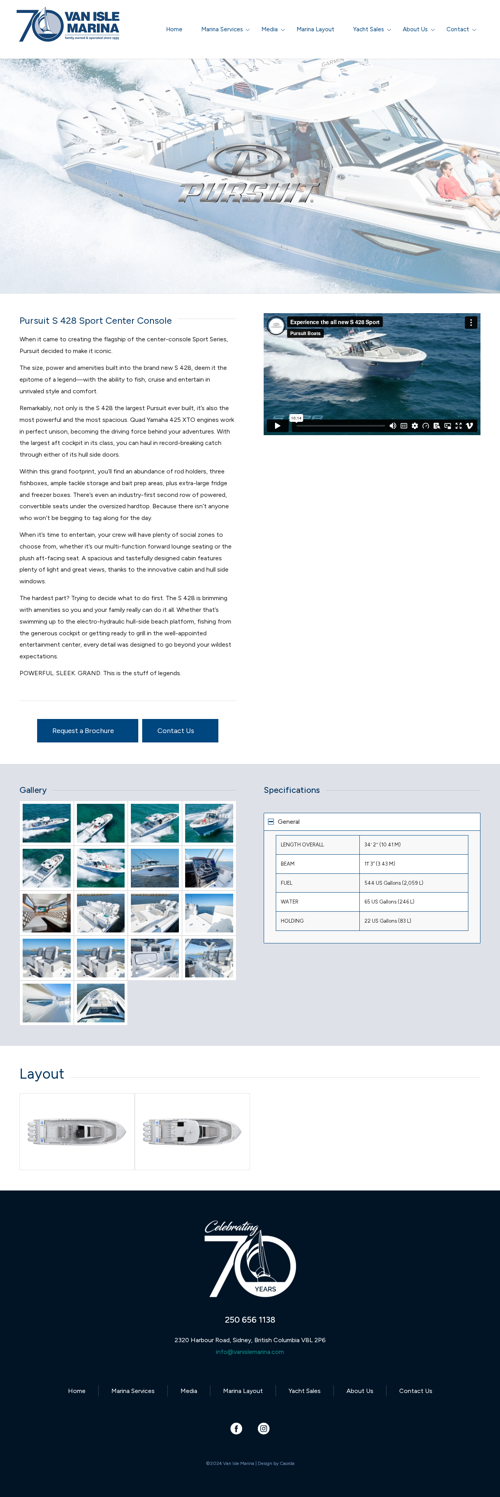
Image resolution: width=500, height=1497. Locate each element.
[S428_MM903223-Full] (101, 1003)
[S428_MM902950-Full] (101, 868)
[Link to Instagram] (264, 1428)
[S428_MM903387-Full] (47, 913)
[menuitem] (174, 29)
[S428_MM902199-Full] (101, 823)
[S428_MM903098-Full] (209, 868)
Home (77, 1391)
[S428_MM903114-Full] (101, 913)
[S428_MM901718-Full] (47, 823)
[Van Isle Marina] (69, 33)
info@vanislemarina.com (250, 1351)
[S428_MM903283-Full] (155, 868)
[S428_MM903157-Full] (101, 958)
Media (188, 1391)
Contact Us (415, 1391)
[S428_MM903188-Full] (209, 958)
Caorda (287, 1463)
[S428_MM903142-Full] (209, 913)
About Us (359, 1391)
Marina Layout (243, 1391)
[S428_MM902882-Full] (47, 868)
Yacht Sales (305, 1391)
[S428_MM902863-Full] (209, 823)
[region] (372, 886)
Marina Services (133, 1391)
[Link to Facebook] (236, 1428)
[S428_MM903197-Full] (47, 1003)
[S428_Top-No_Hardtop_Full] (77, 1131)
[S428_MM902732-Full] (155, 823)
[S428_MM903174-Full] (155, 958)
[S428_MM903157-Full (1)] (47, 958)
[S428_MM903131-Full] (155, 913)
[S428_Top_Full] (192, 1131)
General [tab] (289, 821)
